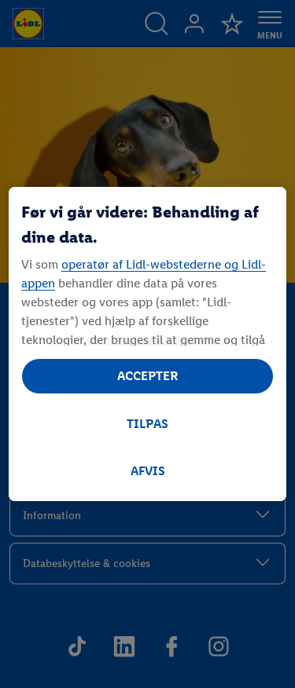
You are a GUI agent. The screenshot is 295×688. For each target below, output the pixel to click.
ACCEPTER (148, 375)
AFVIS (148, 470)
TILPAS (147, 423)
